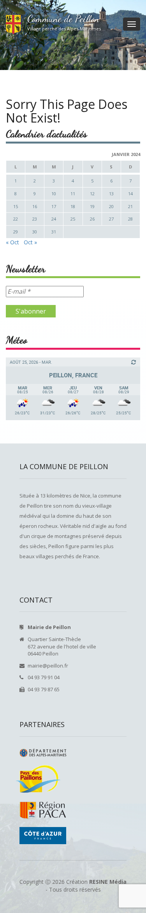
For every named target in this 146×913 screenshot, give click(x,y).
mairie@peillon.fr (48, 665)
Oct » (30, 242)
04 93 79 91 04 (44, 677)
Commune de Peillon (63, 19)
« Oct (12, 242)
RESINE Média (108, 881)
